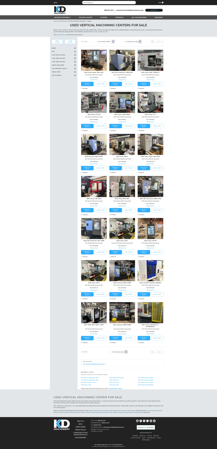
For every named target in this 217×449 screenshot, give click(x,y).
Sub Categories (56, 75)
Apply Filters (57, 41)
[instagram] (147, 421)
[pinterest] (144, 421)
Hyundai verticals (64, 412)
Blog (80, 424)
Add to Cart (100, 84)
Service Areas (80, 427)
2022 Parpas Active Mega (116, 377)
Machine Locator (85, 17)
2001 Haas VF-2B (114, 385)
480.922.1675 (97, 425)
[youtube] (137, 421)
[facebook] (154, 421)
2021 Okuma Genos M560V (145, 377)
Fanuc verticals (122, 410)
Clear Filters (70, 41)
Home (55, 21)
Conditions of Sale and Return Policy (80, 434)
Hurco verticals (151, 410)
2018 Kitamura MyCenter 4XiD (89, 377)
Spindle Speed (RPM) (58, 65)
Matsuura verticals (86, 412)
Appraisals (119, 17)
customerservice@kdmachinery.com (130, 10)
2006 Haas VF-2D (114, 382)
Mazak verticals (96, 412)
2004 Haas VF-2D (114, 380)
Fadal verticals (113, 410)
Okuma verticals (129, 412)
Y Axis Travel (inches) (58, 58)
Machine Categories (61, 17)
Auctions (103, 17)
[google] (140, 421)
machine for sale (62, 34)
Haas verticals (131, 410)
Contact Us (154, 10)
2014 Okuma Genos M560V (145, 380)
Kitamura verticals (75, 412)
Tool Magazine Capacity (59, 68)
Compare (85, 88)
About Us (80, 421)
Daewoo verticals (93, 410)
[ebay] (151, 421)
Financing (159, 17)
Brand (54, 48)
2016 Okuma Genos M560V (145, 385)
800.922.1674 (102, 420)
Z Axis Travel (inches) (58, 61)
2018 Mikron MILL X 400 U (88, 382)
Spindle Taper (56, 72)
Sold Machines (80, 437)
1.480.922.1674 (105, 423)
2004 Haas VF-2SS (86, 385)
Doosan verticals (104, 410)
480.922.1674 (109, 10)
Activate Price (94, 79)
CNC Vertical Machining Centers (93, 364)
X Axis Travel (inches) (58, 55)
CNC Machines (62, 21)
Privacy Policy (80, 430)
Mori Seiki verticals (106, 412)
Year (53, 51)
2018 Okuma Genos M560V (145, 382)
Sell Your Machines (139, 17)
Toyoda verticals (139, 412)
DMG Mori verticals (118, 412)
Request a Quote (87, 83)
